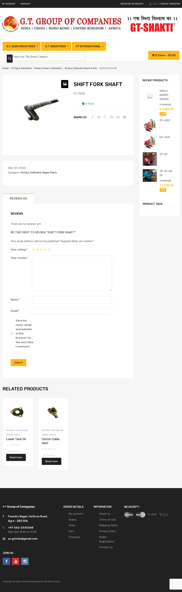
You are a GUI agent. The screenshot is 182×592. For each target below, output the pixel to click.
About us (104, 513)
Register (175, 3)
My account (76, 513)
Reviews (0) (18, 198)
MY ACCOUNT (8, 3)
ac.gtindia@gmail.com (23, 538)
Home (5, 68)
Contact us (106, 547)
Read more (16, 457)
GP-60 (163, 154)
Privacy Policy (107, 531)
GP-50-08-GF (166, 173)
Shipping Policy (108, 525)
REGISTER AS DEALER (132, 3)
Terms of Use (107, 519)
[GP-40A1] (150, 148)
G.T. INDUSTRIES (55, 46)
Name (15, 299)
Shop (72, 525)
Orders (73, 519)
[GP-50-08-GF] (150, 181)
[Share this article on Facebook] (92, 117)
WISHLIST (25, 3)
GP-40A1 (165, 137)
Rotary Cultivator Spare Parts (81, 68)
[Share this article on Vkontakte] (117, 117)
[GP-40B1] (150, 131)
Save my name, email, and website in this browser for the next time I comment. (25, 333)
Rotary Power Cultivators (48, 68)
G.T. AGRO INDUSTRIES (20, 46)
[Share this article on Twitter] (98, 117)
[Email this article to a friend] (124, 117)
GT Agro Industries (22, 68)
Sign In (164, 3)
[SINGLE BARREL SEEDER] (150, 102)
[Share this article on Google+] (104, 117)
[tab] (18, 198)
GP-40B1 (165, 120)
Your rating (19, 249)
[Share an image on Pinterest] (111, 117)
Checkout (74, 537)
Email (15, 310)
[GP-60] (150, 164)
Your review (19, 258)
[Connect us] (6, 561)
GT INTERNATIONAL (88, 46)
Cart (71, 531)
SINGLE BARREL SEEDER (164, 95)
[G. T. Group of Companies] (61, 35)
